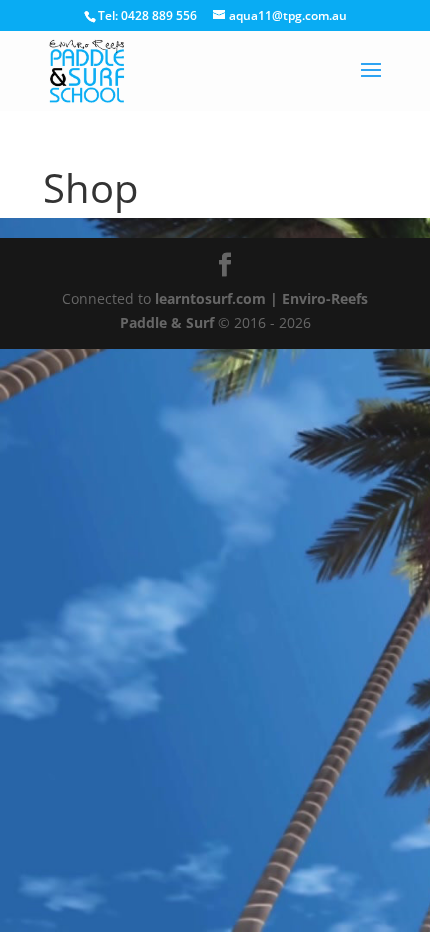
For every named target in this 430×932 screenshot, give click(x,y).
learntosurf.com (210, 298)
